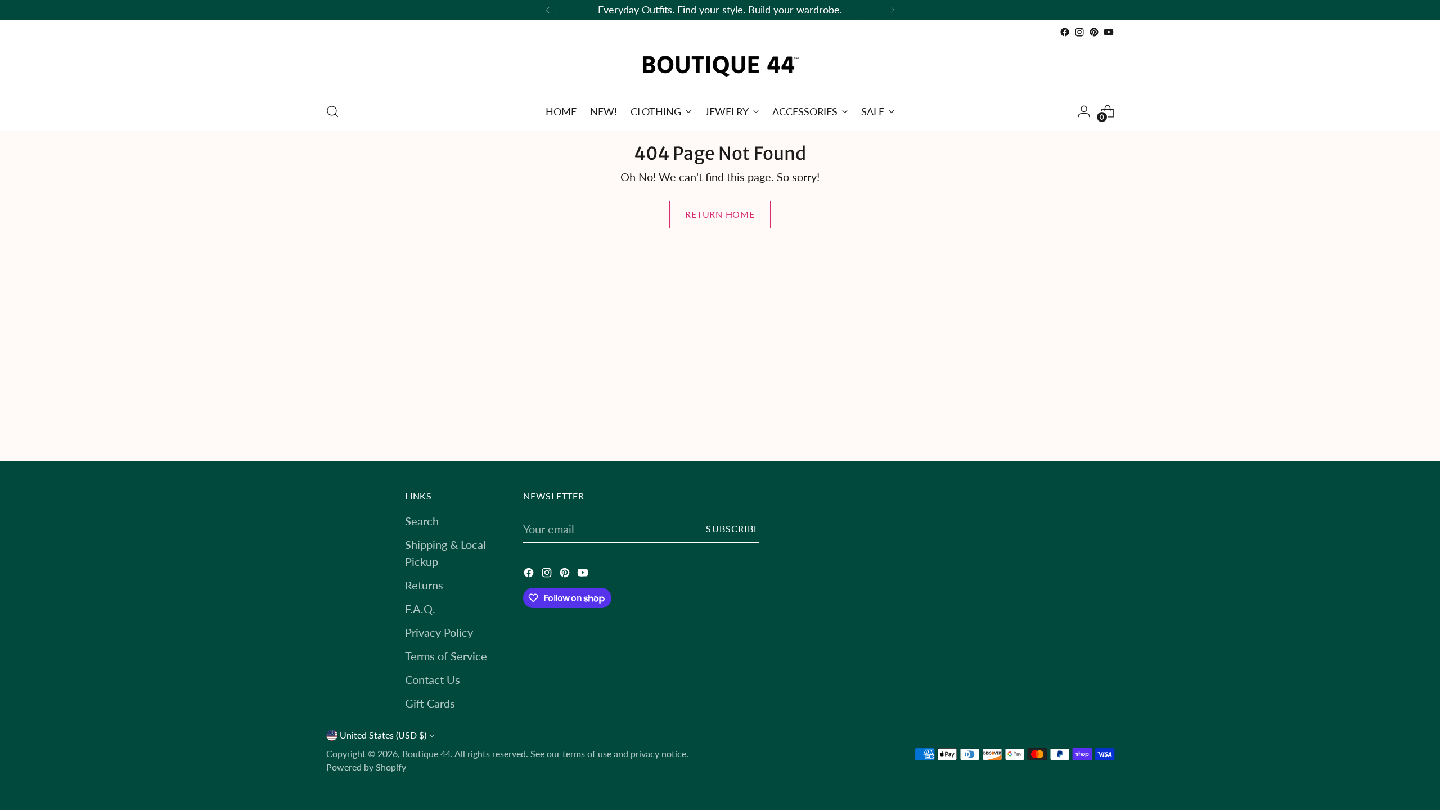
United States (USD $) (383, 735)
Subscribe (732, 529)
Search (422, 521)
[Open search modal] (332, 111)
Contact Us (432, 679)
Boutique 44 (426, 754)
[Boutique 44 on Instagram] (1079, 32)
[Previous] (548, 10)
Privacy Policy (439, 632)
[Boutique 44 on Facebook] (1065, 32)
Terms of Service (446, 656)
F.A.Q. (420, 608)
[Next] (892, 10)
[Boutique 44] (720, 66)
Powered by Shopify (366, 767)
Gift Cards (430, 703)
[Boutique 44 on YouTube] (1109, 32)
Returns (424, 585)
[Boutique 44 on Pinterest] (1094, 32)
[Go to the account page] (1084, 111)
